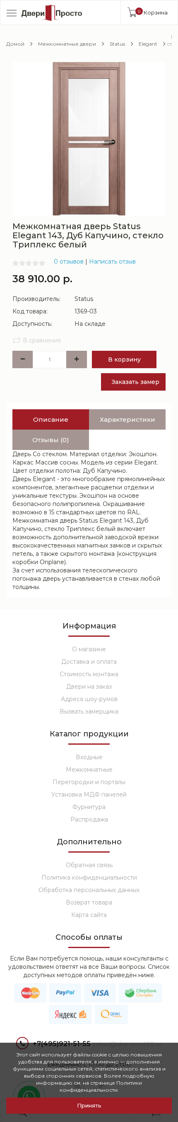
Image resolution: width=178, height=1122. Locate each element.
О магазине (89, 649)
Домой (15, 44)
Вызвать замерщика (89, 711)
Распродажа (89, 819)
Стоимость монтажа (89, 674)
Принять (89, 1105)
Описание (50, 419)
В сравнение (42, 340)
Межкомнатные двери (67, 44)
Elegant (148, 44)
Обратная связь (89, 865)
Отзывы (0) (50, 440)
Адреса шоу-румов (89, 699)
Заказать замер (135, 382)
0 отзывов (69, 261)
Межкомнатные (89, 769)
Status (117, 44)
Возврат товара (89, 902)
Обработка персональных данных (89, 890)
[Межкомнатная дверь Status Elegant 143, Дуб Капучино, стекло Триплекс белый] (89, 138)
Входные (89, 757)
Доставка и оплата (89, 661)
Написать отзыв (112, 261)
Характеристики (127, 419)
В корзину (124, 359)
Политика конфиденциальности (89, 877)
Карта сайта (89, 915)
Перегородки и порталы (89, 782)
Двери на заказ (89, 686)
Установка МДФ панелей (89, 794)
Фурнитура (89, 807)
